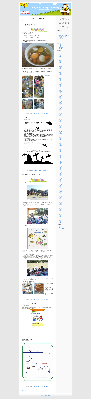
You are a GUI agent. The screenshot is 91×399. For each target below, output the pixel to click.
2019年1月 (60, 115)
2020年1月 (60, 102)
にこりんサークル (34, 113)
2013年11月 (61, 190)
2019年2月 (60, 114)
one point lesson (34, 170)
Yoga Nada (60, 39)
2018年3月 (60, 127)
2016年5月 (60, 154)
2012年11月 (61, 204)
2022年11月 (61, 65)
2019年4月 (60, 113)
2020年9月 (60, 92)
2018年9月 (60, 120)
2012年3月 (60, 214)
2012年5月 (60, 211)
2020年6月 (60, 96)
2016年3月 (60, 156)
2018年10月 (61, 119)
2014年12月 (61, 174)
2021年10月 (61, 77)
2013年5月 (60, 197)
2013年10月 (61, 191)
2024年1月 (60, 56)
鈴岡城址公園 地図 (27, 339)
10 (63, 22)
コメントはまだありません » (43, 113)
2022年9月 (60, 67)
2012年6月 (60, 210)
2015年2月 (60, 172)
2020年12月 (61, 89)
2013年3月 (60, 199)
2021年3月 (60, 85)
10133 (60, 44)
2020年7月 (60, 95)
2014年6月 (60, 181)
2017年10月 (61, 133)
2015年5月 (60, 168)
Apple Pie (60, 48)
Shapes (60, 45)
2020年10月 (61, 91)
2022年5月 (60, 71)
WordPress (53, 394)
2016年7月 (60, 151)
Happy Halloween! (27, 117)
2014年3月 (60, 185)
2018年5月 (60, 125)
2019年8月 (60, 108)
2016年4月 (60, 155)
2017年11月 (61, 132)
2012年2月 (60, 215)
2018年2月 (60, 128)
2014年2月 (60, 186)
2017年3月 (60, 142)
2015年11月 (61, 161)
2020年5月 (60, 97)
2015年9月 (60, 163)
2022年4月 (60, 72)
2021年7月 (60, 80)
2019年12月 (61, 103)
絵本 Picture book (61, 36)
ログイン (60, 226)
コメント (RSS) (47, 395)
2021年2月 (60, 86)
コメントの (61, 228)
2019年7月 (60, 109)
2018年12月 (61, 116)
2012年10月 (61, 205)
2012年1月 (60, 216)
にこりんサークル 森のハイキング (31, 174)
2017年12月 (61, 131)
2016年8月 (60, 150)
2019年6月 (60, 110)
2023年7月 (60, 60)
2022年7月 (60, 68)
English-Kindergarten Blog (45, 7)
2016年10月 (61, 148)
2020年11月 (61, 90)
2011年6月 (60, 222)
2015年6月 (60, 167)
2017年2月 (60, 143)
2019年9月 (60, 107)
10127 (60, 46)
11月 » (67, 27)
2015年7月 (60, 166)
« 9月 (60, 27)
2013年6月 (60, 196)
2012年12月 (61, 203)
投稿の (60, 227)
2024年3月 (60, 55)
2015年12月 (61, 160)
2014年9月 (60, 178)
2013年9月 (60, 192)
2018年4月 (60, 126)
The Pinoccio (61, 47)
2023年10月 (61, 59)
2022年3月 (60, 73)
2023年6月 (60, 61)
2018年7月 (60, 122)
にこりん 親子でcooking (28, 24)
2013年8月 (60, 193)
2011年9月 (60, 220)
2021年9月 (60, 78)
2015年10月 (61, 162)
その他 (60, 38)
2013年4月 (60, 198)
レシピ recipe (61, 34)
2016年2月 (60, 157)
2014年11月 (61, 175)
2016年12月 (61, 145)
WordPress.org (61, 229)
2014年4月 (60, 184)
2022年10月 (61, 66)
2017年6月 (60, 138)
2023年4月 (60, 62)
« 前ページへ (24, 20)
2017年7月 (60, 137)
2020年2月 (60, 101)
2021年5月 (60, 83)
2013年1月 (60, 202)
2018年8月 (60, 121)
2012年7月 (60, 209)
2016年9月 (60, 149)
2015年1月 (60, 173)
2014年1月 (60, 187)
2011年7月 (60, 221)
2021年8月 (60, 79)
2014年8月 (60, 179)
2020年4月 (60, 98)
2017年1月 (60, 144)
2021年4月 (60, 84)
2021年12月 (61, 74)
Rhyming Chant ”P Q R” (29, 303)
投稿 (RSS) (42, 395)
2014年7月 (60, 180)
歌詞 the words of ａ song (63, 35)
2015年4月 (60, 169)
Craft (59, 37)
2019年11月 (61, 104)
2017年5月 (60, 139)
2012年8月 (60, 208)
